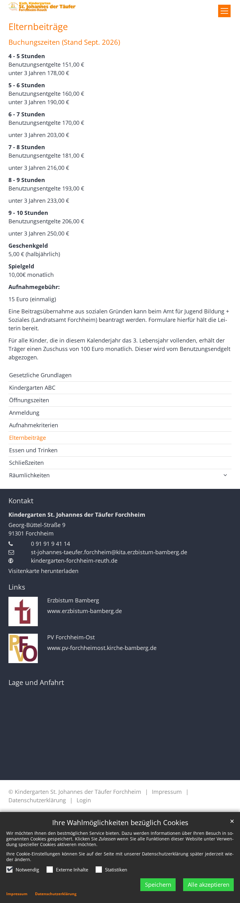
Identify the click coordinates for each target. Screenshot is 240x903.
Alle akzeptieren (208, 884)
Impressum (17, 893)
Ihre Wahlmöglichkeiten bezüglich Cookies (120, 822)
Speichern (158, 884)
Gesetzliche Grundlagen (40, 375)
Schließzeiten (26, 462)
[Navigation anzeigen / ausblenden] (224, 11)
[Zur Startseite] (55, 7)
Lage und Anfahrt (36, 682)
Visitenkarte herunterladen (43, 571)
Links (16, 587)
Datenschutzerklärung (56, 893)
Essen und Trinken (33, 450)
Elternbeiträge (38, 26)
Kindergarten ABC (32, 387)
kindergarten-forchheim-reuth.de (74, 560)
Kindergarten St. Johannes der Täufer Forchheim (76, 514)
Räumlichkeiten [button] (29, 475)
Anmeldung (24, 412)
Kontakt (20, 500)
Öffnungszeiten (29, 400)
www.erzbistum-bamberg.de (84, 611)
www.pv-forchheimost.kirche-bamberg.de (102, 648)
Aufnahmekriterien (33, 425)
